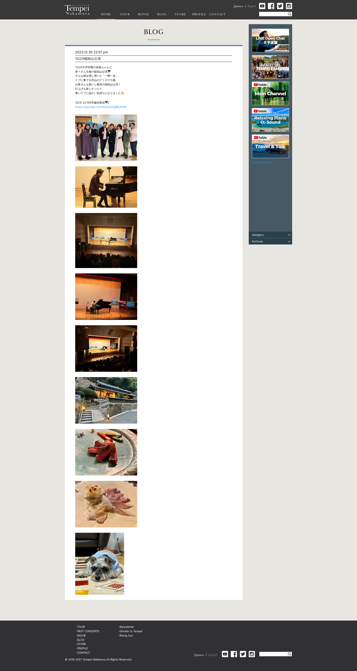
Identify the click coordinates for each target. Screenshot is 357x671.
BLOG (80, 639)
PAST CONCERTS (88, 631)
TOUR (81, 626)
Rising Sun (126, 635)
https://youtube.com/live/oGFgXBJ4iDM (100, 106)
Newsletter (127, 626)
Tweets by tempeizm (262, 162)
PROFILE (82, 648)
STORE (81, 644)
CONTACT (83, 652)
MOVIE (81, 635)
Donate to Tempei (131, 631)
